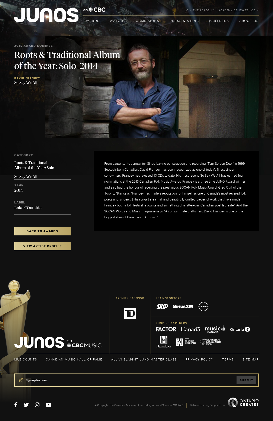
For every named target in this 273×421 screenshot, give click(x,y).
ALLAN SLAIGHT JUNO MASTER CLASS (144, 359)
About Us (249, 20)
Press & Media (184, 20)
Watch (116, 20)
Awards (91, 20)
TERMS (228, 359)
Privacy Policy (199, 359)
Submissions (146, 20)
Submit (246, 380)
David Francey (27, 78)
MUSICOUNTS (25, 359)
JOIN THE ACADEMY (199, 10)
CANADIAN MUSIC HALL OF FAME (74, 359)
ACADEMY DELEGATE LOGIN (238, 10)
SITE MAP (251, 359)
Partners (219, 20)
